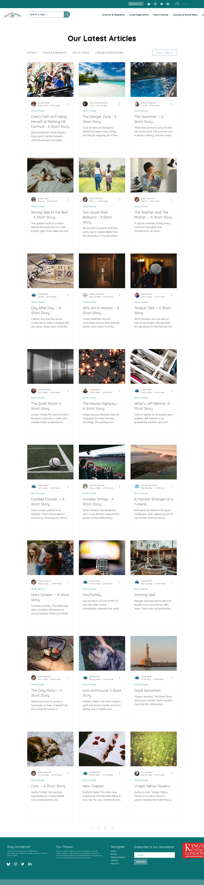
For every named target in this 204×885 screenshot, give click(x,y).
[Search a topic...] (67, 14)
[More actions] (69, 104)
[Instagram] (155, 4)
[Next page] (112, 828)
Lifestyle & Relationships (109, 52)
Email (137, 849)
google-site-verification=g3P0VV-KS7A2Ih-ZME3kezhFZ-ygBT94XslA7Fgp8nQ (78, 864)
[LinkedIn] (168, 4)
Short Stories (37, 110)
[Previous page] (92, 828)
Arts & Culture (81, 52)
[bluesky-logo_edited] (148, 4)
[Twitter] (161, 4)
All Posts (32, 52)
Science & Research (54, 52)
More (133, 52)
